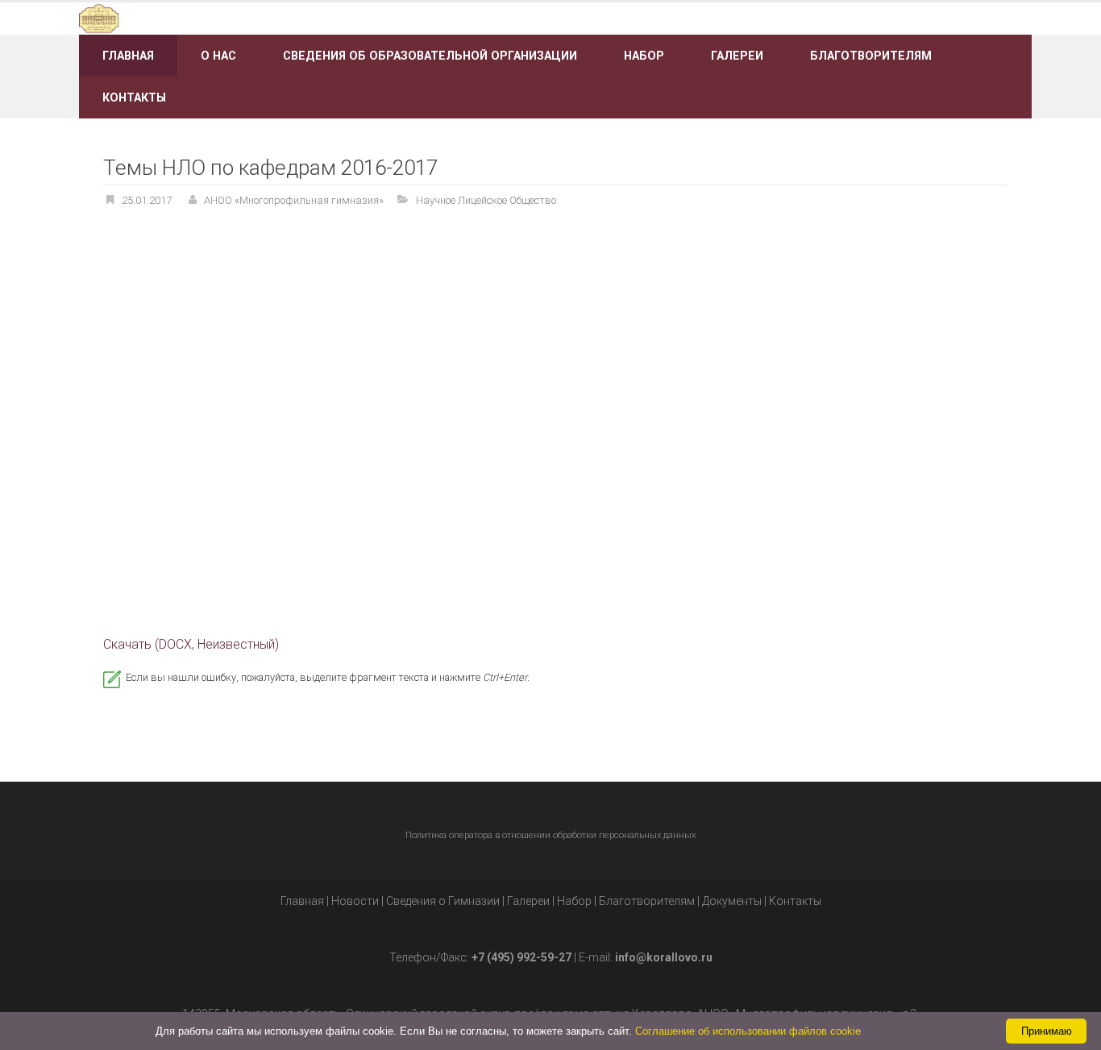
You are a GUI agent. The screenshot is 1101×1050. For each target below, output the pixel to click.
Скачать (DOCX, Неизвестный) (191, 644)
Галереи (737, 55)
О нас (218, 55)
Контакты (134, 97)
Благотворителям (871, 55)
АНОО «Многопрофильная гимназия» (294, 200)
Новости (355, 900)
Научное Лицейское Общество (486, 200)
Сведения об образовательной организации (430, 55)
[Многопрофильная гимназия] (230, 17)
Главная (128, 55)
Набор (644, 55)
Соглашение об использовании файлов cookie (748, 1031)
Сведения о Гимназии (443, 900)
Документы (732, 900)
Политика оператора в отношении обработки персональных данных (550, 835)
